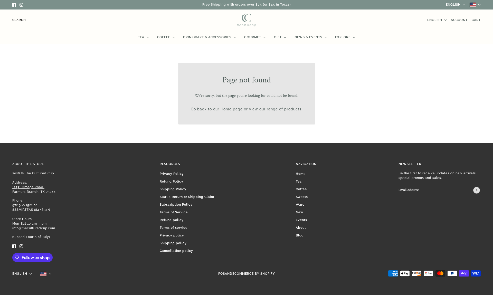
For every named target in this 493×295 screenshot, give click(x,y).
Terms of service (173, 228)
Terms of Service (174, 212)
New (299, 212)
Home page (232, 109)
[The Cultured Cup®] (246, 20)
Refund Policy (171, 181)
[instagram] (21, 4)
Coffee (301, 189)
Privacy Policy (172, 174)
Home (301, 174)
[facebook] (14, 4)
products (292, 109)
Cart (476, 20)
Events (301, 220)
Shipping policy (173, 243)
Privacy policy (172, 235)
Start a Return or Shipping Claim (187, 197)
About (301, 228)
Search (19, 20)
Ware (300, 204)
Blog (300, 235)
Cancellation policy (176, 251)
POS (221, 273)
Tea (299, 181)
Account (459, 20)
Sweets (302, 197)
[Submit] (476, 190)
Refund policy (172, 220)
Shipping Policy (173, 189)
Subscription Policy (176, 204)
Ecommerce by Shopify (253, 273)
